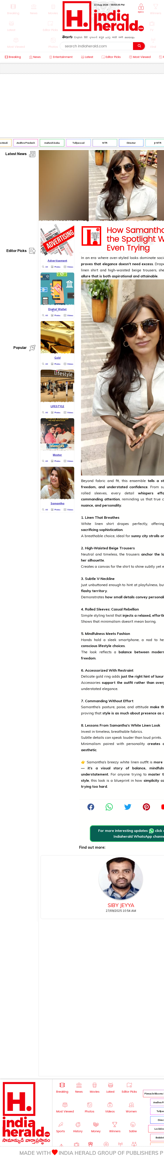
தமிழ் (108, 37)
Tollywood (75, 142)
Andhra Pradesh (22, 142)
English (78, 37)
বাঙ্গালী (120, 37)
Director (127, 142)
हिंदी (86, 37)
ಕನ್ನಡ (101, 37)
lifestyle (104, 645)
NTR (101, 142)
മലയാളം (130, 37)
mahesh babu (48, 142)
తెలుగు (67, 37)
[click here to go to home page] (103, 30)
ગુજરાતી (93, 37)
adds (116, 676)
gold (99, 676)
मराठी (114, 37)
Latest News (16, 154)
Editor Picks (16, 251)
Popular (20, 348)
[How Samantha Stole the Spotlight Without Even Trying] (109, 809)
